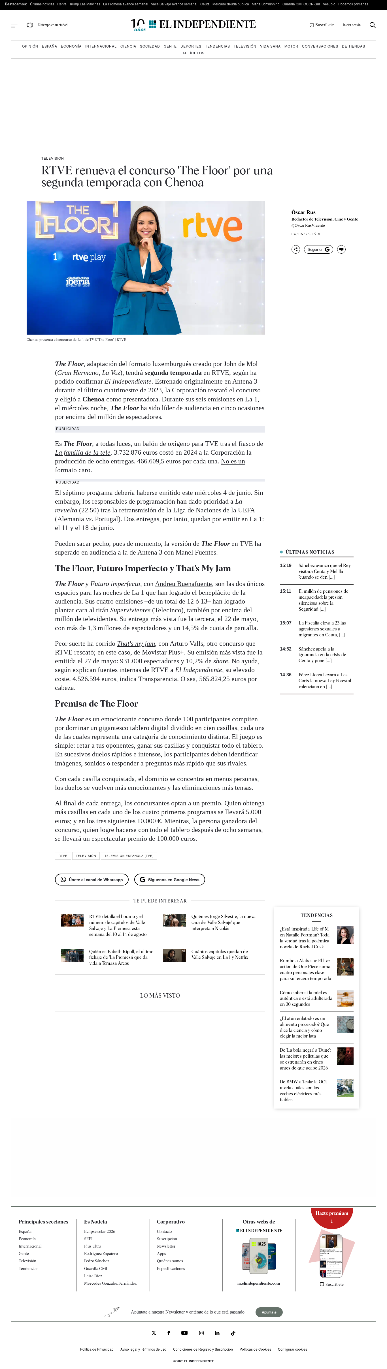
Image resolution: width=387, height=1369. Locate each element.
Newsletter (166, 1246)
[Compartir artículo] (296, 249)
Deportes (190, 46)
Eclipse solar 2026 (99, 1231)
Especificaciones (171, 1268)
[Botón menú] (14, 25)
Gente (170, 46)
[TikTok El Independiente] (233, 1334)
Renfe (62, 3)
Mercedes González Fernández (110, 1283)
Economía (71, 46)
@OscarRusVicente (308, 225)
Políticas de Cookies (255, 1349)
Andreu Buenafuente (183, 583)
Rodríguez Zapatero (101, 1253)
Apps (161, 1253)
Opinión (30, 46)
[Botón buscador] (373, 25)
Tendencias (217, 46)
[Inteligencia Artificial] (259, 1272)
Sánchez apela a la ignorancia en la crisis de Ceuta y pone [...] (322, 655)
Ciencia (128, 46)
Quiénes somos (170, 1261)
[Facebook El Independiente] (168, 1333)
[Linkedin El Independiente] (217, 1333)
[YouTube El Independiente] (184, 1333)
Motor (291, 46)
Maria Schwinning (266, 3)
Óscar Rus (304, 212)
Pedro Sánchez (96, 1261)
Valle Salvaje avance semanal (174, 3)
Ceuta (205, 3)
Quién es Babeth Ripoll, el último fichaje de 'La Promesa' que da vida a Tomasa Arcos (121, 957)
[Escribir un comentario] (341, 249)
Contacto (164, 1231)
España (49, 46)
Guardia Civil (95, 1268)
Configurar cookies (292, 1349)
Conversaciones (320, 46)
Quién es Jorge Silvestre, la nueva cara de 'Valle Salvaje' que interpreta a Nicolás (224, 922)
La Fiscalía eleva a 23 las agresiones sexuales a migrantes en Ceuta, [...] (322, 629)
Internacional (101, 46)
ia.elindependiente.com (258, 1283)
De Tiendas (353, 46)
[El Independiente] (193, 25)
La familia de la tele (82, 452)
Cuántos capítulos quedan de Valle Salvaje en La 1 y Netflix (220, 954)
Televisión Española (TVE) (129, 856)
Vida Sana (270, 46)
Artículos (193, 52)
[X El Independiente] (154, 1333)
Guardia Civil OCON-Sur (301, 3)
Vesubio (329, 3)
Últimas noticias (42, 3)
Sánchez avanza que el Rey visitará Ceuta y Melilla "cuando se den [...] (325, 571)
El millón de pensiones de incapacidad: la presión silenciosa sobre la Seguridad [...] (323, 600)
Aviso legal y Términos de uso (143, 1349)
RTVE (63, 856)
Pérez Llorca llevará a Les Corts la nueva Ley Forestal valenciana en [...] (325, 680)
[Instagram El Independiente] (201, 1333)
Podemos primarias (353, 3)
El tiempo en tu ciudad (52, 25)
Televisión (245, 46)
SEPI (88, 1239)
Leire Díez (93, 1276)
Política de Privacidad (97, 1349)
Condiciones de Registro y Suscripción (203, 1349)
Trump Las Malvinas (84, 3)
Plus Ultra (92, 1246)
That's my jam (136, 643)
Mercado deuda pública (230, 3)
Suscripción (167, 1239)
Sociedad (150, 46)
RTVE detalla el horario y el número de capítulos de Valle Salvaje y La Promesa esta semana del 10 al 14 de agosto (117, 925)
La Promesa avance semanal (125, 3)
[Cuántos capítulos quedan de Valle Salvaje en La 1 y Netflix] (174, 957)
